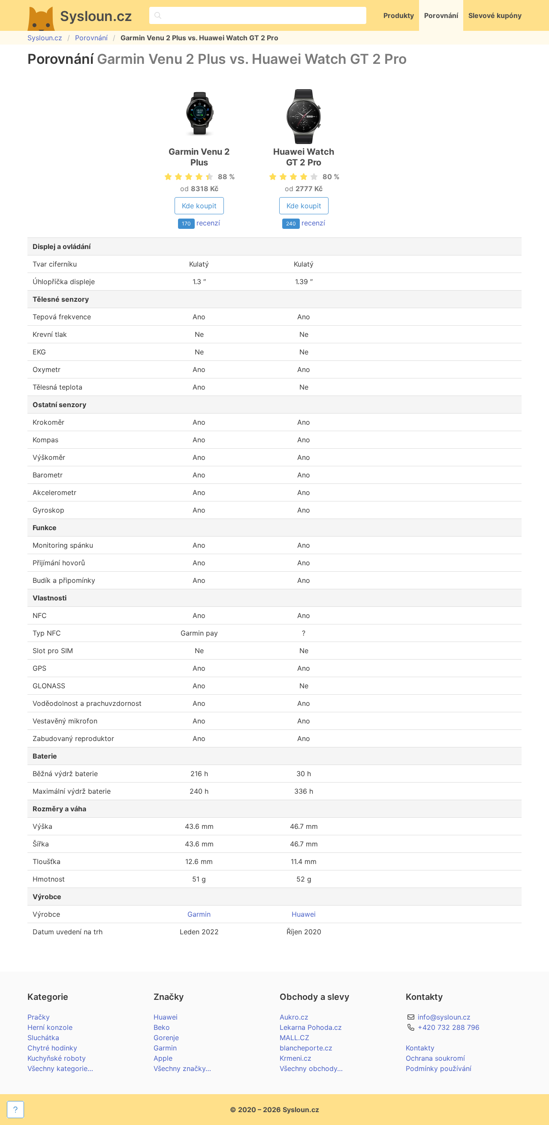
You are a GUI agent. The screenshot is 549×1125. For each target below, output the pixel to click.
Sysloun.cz (44, 37)
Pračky (38, 1017)
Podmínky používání (438, 1068)
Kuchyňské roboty (56, 1058)
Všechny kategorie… (60, 1068)
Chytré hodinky (52, 1048)
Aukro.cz (294, 1017)
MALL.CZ (294, 1037)
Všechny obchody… (311, 1068)
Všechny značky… (182, 1068)
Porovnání (441, 15)
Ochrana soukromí (435, 1058)
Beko (162, 1027)
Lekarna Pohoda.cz (311, 1027)
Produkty (398, 15)
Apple (163, 1058)
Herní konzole (49, 1027)
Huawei (304, 914)
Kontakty (420, 1048)
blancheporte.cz (306, 1048)
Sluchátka (43, 1037)
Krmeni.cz (295, 1058)
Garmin (199, 914)
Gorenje (166, 1037)
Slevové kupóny (495, 15)
